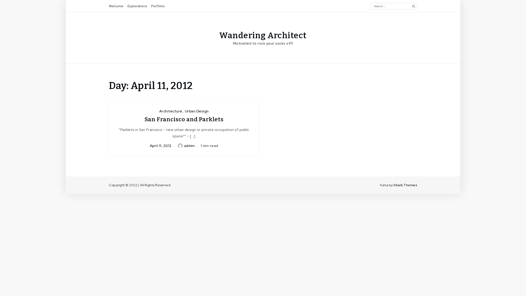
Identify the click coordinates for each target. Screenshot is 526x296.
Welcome (116, 6)
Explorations (137, 6)
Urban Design (197, 111)
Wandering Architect (263, 35)
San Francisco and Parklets (184, 119)
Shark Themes (405, 185)
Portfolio (158, 6)
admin (189, 145)
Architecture (170, 111)
